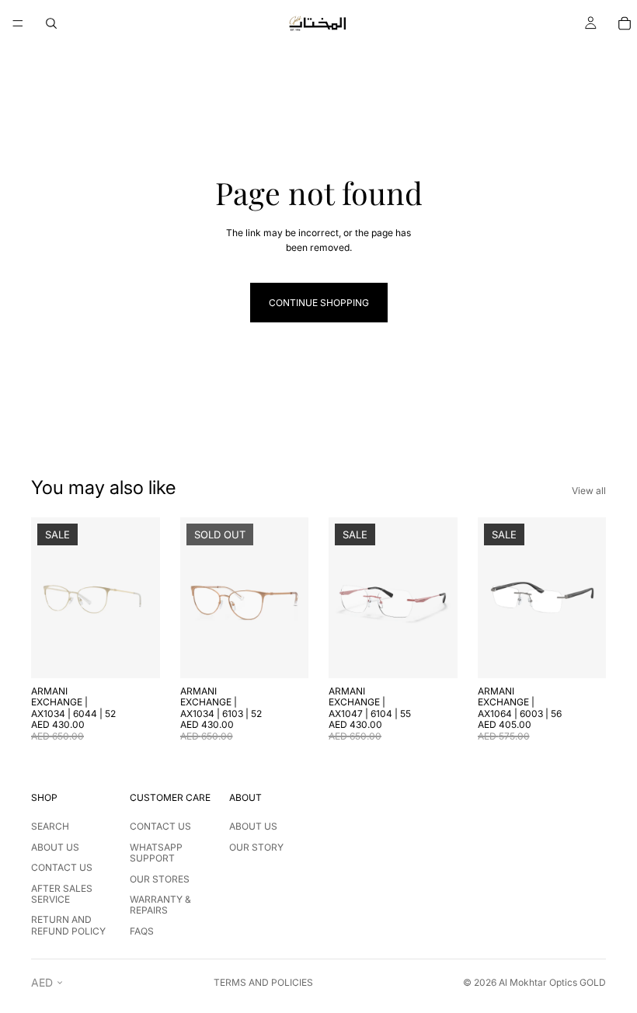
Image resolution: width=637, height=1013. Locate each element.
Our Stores (160, 879)
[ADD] (136, 654)
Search (50, 826)
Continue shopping (319, 302)
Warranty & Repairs (160, 904)
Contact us (61, 867)
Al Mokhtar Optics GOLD (552, 982)
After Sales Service (61, 893)
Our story (256, 847)
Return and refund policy (68, 925)
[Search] (51, 23)
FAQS (142, 931)
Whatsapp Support (156, 852)
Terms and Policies (263, 982)
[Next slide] (143, 597)
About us (55, 847)
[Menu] (18, 23)
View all (589, 490)
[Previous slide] (48, 597)
